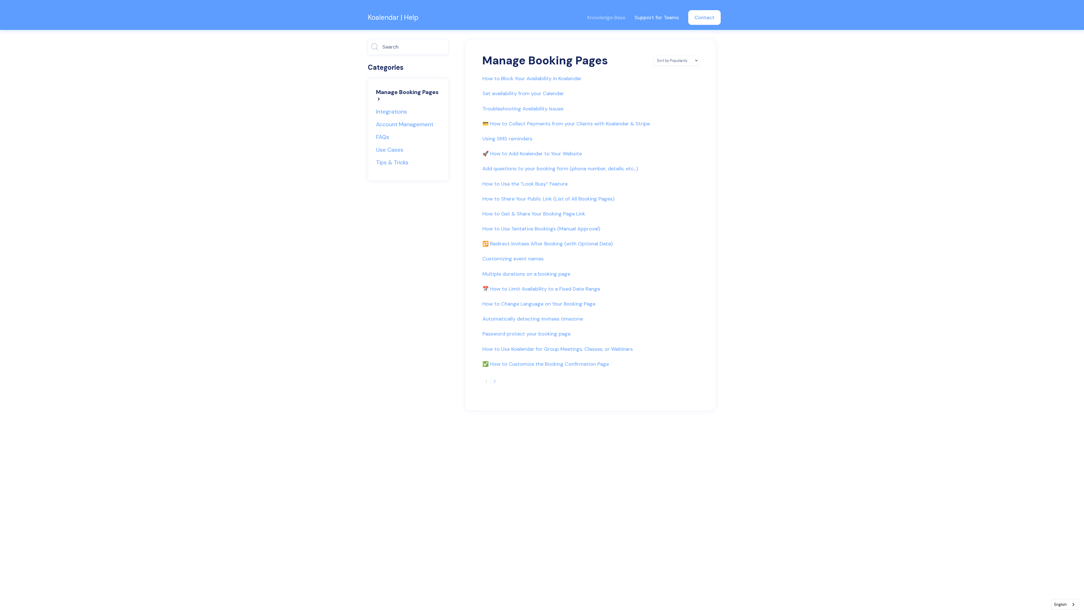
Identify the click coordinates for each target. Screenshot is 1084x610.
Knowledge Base (606, 17)
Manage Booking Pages (407, 92)
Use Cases (389, 149)
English (1060, 604)
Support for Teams (657, 17)
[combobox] (1064, 604)
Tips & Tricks (392, 162)
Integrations (391, 111)
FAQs (382, 137)
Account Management (404, 124)
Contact (704, 17)
